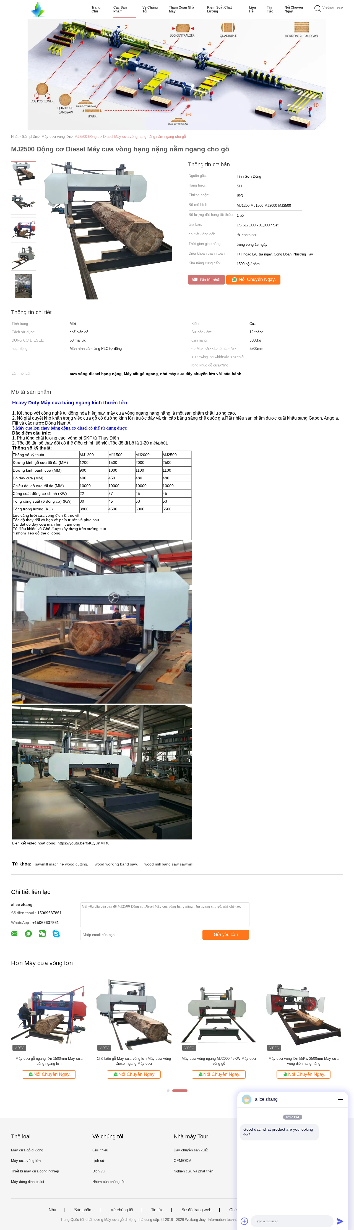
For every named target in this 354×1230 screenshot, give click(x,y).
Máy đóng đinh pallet (27, 1182)
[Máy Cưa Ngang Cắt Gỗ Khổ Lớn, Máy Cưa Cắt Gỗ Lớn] (49, 1014)
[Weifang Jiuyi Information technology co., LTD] (38, 9)
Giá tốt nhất (209, 279)
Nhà (52, 1210)
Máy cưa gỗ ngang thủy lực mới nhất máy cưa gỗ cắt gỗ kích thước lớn (218, 1061)
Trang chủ (96, 9)
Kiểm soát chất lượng (219, 9)
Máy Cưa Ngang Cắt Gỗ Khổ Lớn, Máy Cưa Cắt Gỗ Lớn (49, 1061)
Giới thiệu (100, 1150)
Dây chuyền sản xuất (191, 1150)
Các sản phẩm (120, 9)
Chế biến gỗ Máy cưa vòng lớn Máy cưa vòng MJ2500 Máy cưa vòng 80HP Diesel (134, 1061)
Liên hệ (252, 9)
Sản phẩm (83, 1210)
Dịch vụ (98, 1171)
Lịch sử (98, 1161)
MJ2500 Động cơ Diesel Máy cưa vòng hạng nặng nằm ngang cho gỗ (130, 137)
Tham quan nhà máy (181, 9)
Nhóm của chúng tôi (108, 1182)
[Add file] (244, 1221)
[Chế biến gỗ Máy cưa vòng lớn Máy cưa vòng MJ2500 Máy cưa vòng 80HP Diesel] (133, 1014)
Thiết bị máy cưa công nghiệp (35, 1171)
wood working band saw (116, 864)
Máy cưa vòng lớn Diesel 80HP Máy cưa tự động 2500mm (303, 1061)
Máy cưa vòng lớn (26, 1161)
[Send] (340, 1221)
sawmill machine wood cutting (61, 864)
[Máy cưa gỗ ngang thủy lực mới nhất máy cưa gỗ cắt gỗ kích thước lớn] (218, 1014)
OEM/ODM (182, 1161)
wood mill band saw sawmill (168, 864)
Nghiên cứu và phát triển (193, 1171)
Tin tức (270, 9)
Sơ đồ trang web (196, 1210)
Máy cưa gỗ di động (27, 1150)
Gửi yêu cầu (226, 934)
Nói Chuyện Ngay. (294, 9)
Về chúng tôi (150, 9)
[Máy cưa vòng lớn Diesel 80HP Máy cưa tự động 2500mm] (303, 1014)
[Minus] (340, 1099)
